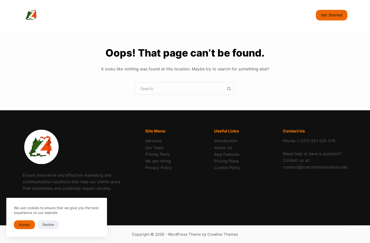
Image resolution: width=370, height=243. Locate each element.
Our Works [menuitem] (207, 15)
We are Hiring (158, 161)
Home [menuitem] (75, 15)
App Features (226, 154)
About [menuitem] (131, 15)
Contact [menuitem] (178, 15)
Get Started (331, 15)
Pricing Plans (157, 154)
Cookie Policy (227, 167)
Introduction (225, 140)
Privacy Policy (158, 167)
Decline (48, 225)
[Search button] (229, 88)
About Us (223, 147)
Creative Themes (222, 234)
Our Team (154, 147)
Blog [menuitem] (154, 15)
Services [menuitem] (101, 15)
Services (153, 140)
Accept (24, 225)
